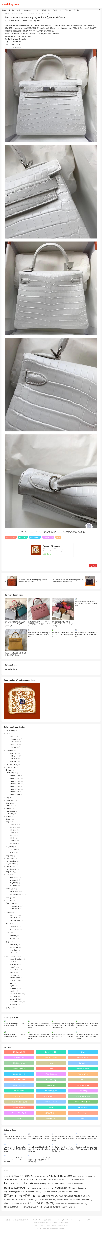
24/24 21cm (13, 850)
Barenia (12, 962)
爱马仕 (8, 942)
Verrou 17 (13, 936)
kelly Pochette (14, 892)
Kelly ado (9, 856)
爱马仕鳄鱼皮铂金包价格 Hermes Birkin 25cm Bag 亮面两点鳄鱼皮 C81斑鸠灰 (63, 1138)
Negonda (12, 986)
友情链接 (47, 1225)
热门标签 (66, 1225)
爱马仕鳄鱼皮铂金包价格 (19, 1102)
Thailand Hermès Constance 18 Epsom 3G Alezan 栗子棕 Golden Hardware (39, 1036)
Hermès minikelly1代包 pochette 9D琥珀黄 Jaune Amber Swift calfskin (86, 1149)
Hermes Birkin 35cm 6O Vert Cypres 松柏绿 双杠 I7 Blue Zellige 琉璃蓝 (87, 1026)
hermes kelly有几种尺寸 (82, 1102)
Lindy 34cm (13, 883)
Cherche (8, 770)
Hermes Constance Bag (73, 1220)
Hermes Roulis (83, 1107)
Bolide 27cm (13, 756)
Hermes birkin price (32, 1220)
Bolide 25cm (13, 753)
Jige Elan (9, 816)
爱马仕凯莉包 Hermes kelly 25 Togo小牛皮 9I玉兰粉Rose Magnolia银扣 (63, 635)
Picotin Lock (57, 10)
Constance (28, 10)
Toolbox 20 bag (14, 927)
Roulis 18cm (13, 915)
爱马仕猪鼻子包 (83, 1074)
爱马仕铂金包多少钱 (19, 1085)
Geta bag (9, 803)
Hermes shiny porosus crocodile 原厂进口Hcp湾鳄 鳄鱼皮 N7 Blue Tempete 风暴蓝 (39, 1160)
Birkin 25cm (13, 739)
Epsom (12, 972)
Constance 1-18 (15, 776)
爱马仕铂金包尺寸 (19, 1080)
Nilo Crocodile (14, 988)
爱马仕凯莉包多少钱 (19, 1063)
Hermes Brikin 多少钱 (19, 1113)
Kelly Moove (10, 872)
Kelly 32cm (13, 830)
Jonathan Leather (15, 980)
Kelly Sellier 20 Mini (16, 894)
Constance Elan (15, 792)
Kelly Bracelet (14, 947)
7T (6, 1176)
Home (3, 10)
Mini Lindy (13, 885)
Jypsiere (8, 819)
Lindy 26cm (13, 877)
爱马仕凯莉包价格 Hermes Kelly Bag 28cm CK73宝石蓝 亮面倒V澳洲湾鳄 (86, 635)
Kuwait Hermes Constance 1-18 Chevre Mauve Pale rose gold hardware (15, 1138)
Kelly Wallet (13, 843)
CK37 (36, 1176)
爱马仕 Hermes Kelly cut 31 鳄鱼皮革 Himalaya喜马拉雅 (15, 1024)
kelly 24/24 (9, 847)
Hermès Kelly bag (11, 537)
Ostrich (12, 991)
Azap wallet (13, 945)
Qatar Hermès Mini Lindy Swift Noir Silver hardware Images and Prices (39, 1137)
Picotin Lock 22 (14, 909)
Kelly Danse (10, 858)
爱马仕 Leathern (11, 956)
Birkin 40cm (13, 747)
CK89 (83, 1052)
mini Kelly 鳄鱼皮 (49, 1188)
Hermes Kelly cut (83, 1113)
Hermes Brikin (90, 1176)
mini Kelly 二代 (51, 1118)
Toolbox (8, 924)
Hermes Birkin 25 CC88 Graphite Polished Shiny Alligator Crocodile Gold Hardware (39, 1149)
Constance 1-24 (15, 778)
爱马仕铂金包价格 (19, 1057)
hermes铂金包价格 (83, 1085)
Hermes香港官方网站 (45, 1220)
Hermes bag (83, 1091)
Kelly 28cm (36, 21)
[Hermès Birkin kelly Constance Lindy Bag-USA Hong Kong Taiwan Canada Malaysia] (10, 4)
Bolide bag (9, 750)
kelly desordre (10, 864)
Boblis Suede (14, 964)
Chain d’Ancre (10, 767)
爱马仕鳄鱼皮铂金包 (19, 1107)
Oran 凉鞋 (9, 900)
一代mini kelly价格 (19, 1069)
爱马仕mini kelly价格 (19, 1052)
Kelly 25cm (13, 825)
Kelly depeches (11, 861)
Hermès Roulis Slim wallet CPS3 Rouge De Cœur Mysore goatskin (86, 1137)
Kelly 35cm (13, 833)
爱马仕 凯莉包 (23, 537)
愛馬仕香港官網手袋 (20, 1220)
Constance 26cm (15, 789)
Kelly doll (12, 838)
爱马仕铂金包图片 (61, 1203)
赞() (93, 566)
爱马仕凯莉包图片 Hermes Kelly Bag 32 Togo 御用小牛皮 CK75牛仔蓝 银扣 (86, 603)
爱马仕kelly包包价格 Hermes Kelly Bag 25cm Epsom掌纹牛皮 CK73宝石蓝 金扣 (39, 1026)
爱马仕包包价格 (9, 1220)
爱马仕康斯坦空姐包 (19, 1074)
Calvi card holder (11, 765)
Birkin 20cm (13, 736)
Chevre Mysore (14, 970)
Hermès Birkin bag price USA (18, 21)
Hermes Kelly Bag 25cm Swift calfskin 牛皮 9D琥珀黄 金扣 (15, 654)
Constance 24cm (15, 786)
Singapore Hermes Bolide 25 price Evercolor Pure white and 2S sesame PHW (15, 1160)
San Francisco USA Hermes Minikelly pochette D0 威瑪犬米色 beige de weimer (87, 1036)
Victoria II (12, 953)
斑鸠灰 (51, 1107)
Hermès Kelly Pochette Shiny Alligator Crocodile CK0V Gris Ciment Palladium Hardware (63, 1026)
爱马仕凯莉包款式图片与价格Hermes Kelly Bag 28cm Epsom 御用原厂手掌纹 (62, 624)
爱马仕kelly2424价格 (51, 1222)
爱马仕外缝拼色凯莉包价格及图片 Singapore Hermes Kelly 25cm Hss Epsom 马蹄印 (15, 624)
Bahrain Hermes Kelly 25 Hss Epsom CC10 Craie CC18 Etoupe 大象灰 (63, 1036)
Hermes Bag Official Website (89, 1220)
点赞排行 (60, 1225)
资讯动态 (9, 1008)
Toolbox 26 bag (14, 929)
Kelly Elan (9, 866)
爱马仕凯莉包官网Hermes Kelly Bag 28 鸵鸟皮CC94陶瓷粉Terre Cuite (39, 624)
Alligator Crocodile (15, 959)
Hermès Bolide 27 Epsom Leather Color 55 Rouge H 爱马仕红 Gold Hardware (15, 1149)
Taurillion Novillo (15, 999)
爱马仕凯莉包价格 (82, 1057)
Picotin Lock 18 (14, 906)
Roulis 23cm (13, 918)
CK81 (42, 1176)
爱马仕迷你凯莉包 (51, 1074)
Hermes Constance (19, 1091)
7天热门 (42, 1225)
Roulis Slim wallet (15, 920)
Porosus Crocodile (15, 994)
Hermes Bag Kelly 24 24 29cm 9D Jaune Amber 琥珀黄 (14, 1035)
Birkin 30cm (13, 742)
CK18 (51, 1069)
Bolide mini (13, 761)
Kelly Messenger (11, 869)
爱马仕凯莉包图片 (35, 537)
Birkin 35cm (13, 744)
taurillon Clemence (51, 1102)
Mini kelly (46, 10)
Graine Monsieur (15, 978)
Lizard (11, 983)
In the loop (9, 814)
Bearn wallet (10, 731)
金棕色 (83, 1118)
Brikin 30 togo (51, 1085)
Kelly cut (12, 835)
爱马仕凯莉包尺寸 (48, 537)
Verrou (68, 10)
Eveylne (8, 798)
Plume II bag (14, 950)
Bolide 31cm (13, 759)
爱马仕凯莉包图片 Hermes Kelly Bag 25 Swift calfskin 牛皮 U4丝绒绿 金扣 (39, 635)
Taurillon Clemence (16, 1002)
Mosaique (9, 898)
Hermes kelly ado (63, 1222)
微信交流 (54, 1225)
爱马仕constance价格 (83, 1096)
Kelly (19, 10)
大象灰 (83, 1080)
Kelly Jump (13, 841)
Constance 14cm (15, 781)
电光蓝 (19, 1118)
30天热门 (35, 1225)
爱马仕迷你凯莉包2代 (83, 1069)
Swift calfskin (83, 1063)
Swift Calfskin (14, 996)
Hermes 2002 (10, 811)
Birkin (11, 10)
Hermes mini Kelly (51, 1052)
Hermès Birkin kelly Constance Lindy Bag (29, 532)
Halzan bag (9, 806)
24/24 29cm (13, 852)
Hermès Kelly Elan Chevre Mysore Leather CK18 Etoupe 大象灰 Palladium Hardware (63, 1149)
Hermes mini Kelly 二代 (51, 1096)
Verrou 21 (13, 938)
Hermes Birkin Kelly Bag (58, 1220)
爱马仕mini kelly (51, 1080)
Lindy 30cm (13, 880)
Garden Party (10, 800)
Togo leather (14, 1004)
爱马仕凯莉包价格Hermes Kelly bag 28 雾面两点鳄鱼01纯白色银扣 (64, 532)
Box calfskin (13, 967)
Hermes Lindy (19, 1096)
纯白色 (58, 537)
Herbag (8, 808)
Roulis (76, 10)
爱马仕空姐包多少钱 (51, 1091)
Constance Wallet (15, 794)
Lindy (37, 10)
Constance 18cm (15, 784)
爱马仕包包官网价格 (39, 1222)
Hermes (51, 1063)
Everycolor (13, 975)
